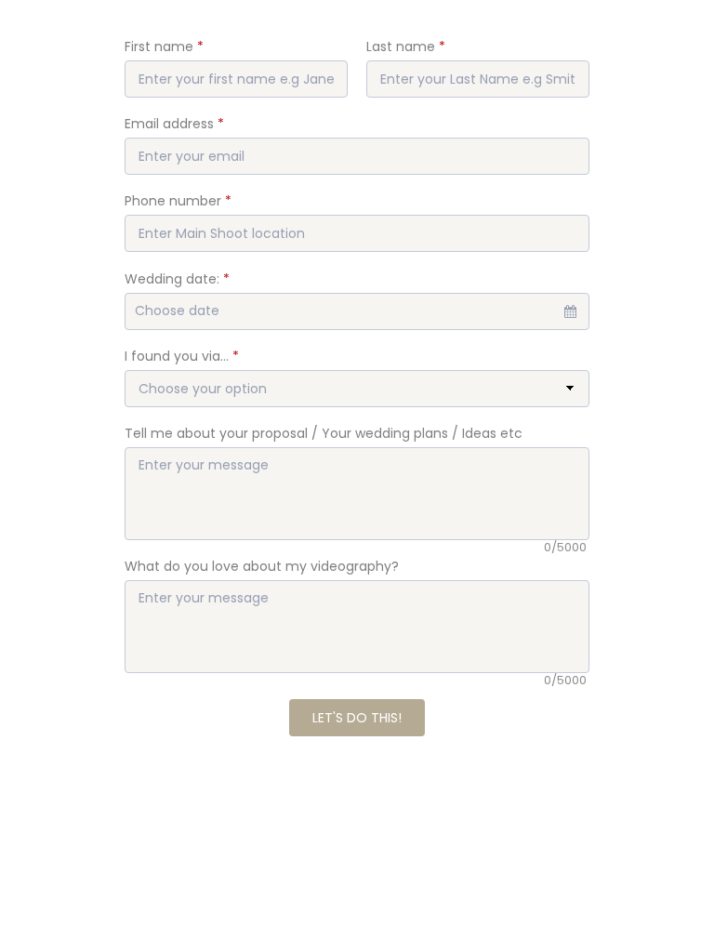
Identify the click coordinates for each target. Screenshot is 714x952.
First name (164, 46)
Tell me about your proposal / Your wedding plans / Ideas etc (323, 433)
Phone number (178, 201)
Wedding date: (177, 279)
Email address (174, 123)
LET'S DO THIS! (357, 717)
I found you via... (182, 356)
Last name (405, 46)
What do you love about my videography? (262, 566)
